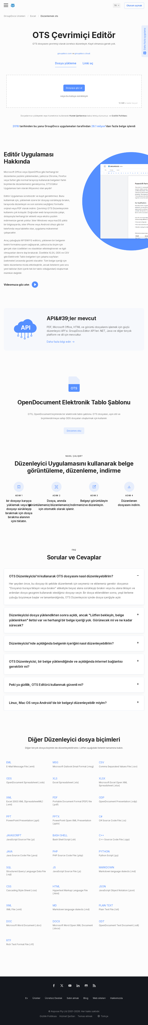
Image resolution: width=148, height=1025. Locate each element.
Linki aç (88, 63)
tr (115, 5)
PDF (55, 797)
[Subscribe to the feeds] (94, 986)
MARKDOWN (106, 867)
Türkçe (104, 1016)
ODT (102, 921)
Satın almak (73, 998)
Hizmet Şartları (67, 1016)
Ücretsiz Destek (53, 998)
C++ (101, 835)
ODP (101, 797)
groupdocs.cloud (82, 53)
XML (9, 797)
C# (100, 816)
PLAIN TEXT (106, 905)
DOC (9, 921)
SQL (8, 867)
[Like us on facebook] (53, 986)
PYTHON (104, 851)
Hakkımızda (116, 998)
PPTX (56, 816)
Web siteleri (99, 998)
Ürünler (36, 998)
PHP (55, 851)
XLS (55, 778)
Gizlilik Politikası (119, 116)
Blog (85, 998)
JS (54, 867)
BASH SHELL (60, 835)
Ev (26, 998)
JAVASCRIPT (13, 835)
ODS (9, 778)
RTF (8, 940)
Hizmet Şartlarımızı (78, 116)
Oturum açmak (134, 5)
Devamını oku (74, 430)
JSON (102, 886)
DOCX (56, 921)
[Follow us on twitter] (61, 986)
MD (55, 905)
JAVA (9, 851)
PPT (8, 816)
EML (8, 762)
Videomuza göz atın (16, 284)
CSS (8, 886)
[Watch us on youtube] (69, 986)
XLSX (102, 778)
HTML (56, 886)
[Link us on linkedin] (78, 986)
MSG (55, 762)
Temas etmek (85, 1016)
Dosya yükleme (65, 63)
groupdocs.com (65, 53)
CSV (101, 762)
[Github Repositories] (86, 986)
